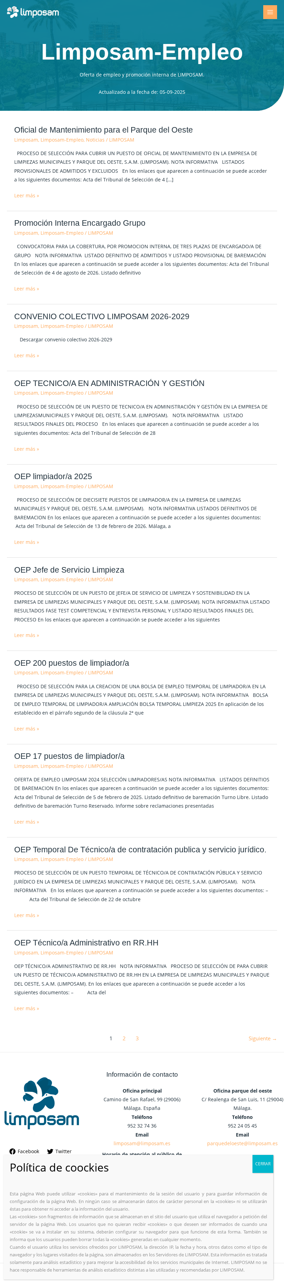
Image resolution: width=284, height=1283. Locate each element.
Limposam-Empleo (62, 139)
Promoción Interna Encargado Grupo (79, 222)
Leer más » (26, 195)
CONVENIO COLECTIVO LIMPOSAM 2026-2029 (101, 316)
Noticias (95, 139)
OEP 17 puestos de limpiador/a (69, 756)
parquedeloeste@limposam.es (242, 1143)
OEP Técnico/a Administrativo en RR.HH (86, 942)
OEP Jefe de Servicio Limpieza (69, 569)
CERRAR (262, 1164)
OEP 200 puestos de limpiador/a (71, 662)
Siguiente (263, 1038)
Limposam (26, 139)
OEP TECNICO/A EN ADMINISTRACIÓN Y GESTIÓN (109, 383)
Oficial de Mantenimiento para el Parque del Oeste (103, 129)
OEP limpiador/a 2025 (53, 476)
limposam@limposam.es (142, 1143)
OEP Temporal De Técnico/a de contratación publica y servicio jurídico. (140, 849)
